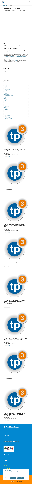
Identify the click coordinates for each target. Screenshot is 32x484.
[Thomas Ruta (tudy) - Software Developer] (3, 1)
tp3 (12, 481)
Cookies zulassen (12, 477)
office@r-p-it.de (6, 437)
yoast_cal (5, 116)
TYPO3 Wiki (15, 60)
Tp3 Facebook (6, 98)
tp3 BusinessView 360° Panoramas (9, 95)
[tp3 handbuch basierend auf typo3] (6, 81)
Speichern (6, 477)
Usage (5, 100)
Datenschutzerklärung (20, 477)
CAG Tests (5, 85)
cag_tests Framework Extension (9, 87)
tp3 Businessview (7, 97)
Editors (6, 63)
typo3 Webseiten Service (7, 468)
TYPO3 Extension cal (7, 89)
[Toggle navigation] (29, 1)
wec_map (5, 113)
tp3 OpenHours (7, 106)
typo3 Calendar (7, 90)
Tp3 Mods (5, 91)
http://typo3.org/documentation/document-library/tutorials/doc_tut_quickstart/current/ (15, 56)
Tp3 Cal (5, 88)
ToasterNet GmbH (6, 465)
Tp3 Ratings (5, 107)
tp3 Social (6, 112)
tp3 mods (6, 93)
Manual (6, 86)
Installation (6, 96)
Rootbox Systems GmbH (7, 463)
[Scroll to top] (30, 482)
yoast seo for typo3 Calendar (8, 118)
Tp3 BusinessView (6, 94)
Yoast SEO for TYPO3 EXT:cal (8, 117)
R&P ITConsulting (19, 481)
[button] (6, 441)
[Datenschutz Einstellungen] (1, 482)
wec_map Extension (7, 115)
